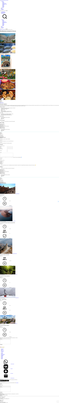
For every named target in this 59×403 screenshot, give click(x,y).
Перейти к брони (2, 102)
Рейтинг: (1, 150)
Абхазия (3, 5)
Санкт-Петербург (3, 354)
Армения (3, 4)
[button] (58, 201)
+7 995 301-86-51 (3, 11)
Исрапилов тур (17, 297)
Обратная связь (2, 13)
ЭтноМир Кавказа (17, 193)
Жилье (2, 349)
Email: (0, 147)
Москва (2, 352)
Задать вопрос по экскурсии (3, 137)
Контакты (2, 9)
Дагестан (3, 2)
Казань (2, 356)
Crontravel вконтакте (3, 12)
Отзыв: (1, 152)
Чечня (3, 23)
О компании (2, 27)
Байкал (3, 7)
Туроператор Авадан (14, 253)
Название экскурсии (2, 394)
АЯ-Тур (16, 323)
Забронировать (1, 135)
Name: (0, 146)
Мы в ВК (12, 368)
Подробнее (17, 382)
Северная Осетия (4, 3)
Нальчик (2, 355)
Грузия (3, 21)
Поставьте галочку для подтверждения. (17, 157)
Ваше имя (1, 395)
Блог (1, 8)
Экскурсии (2, 1)
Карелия (3, 6)
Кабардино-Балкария (4, 22)
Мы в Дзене (12, 373)
